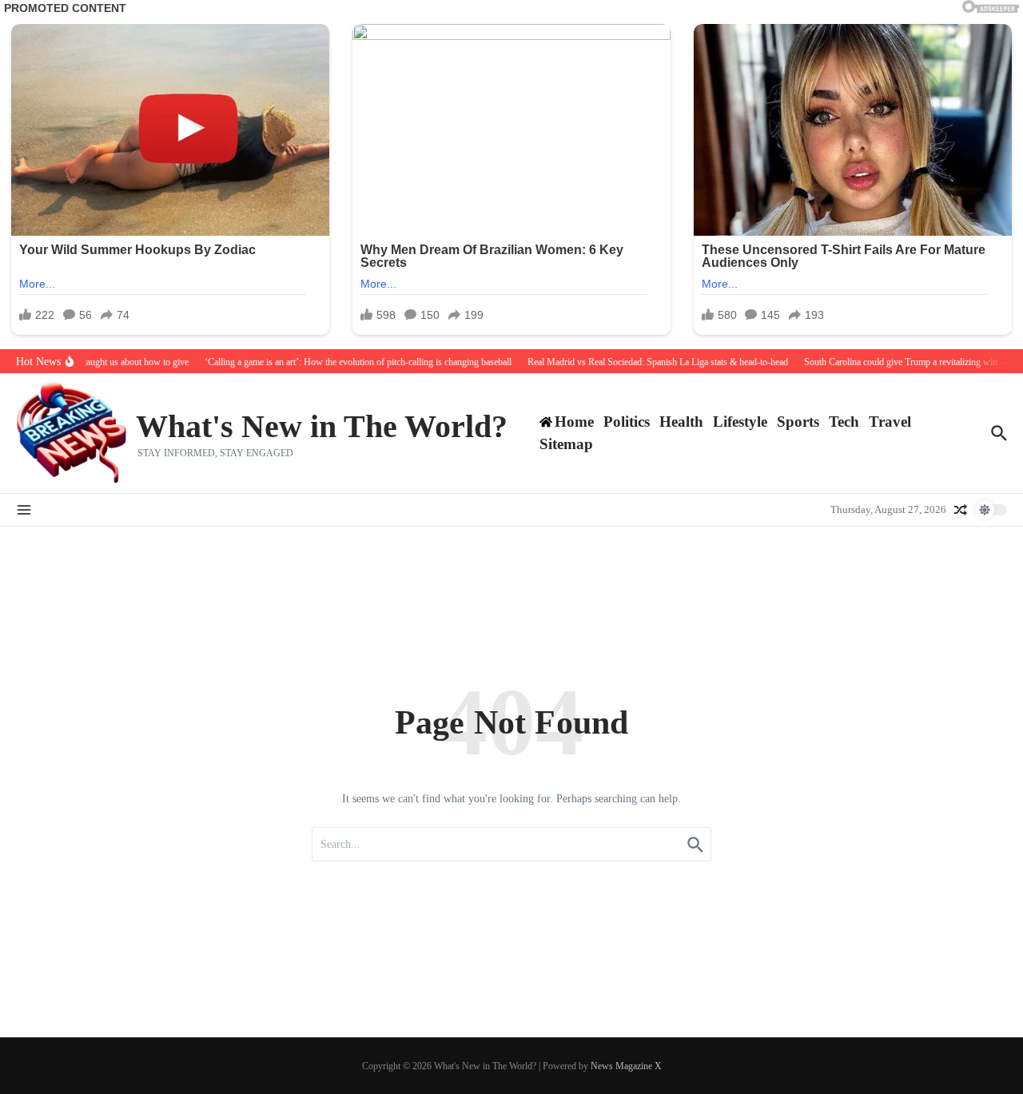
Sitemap (566, 444)
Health (681, 421)
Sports (798, 421)
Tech (844, 421)
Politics (626, 421)
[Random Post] (960, 509)
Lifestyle (740, 421)
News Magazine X (626, 1066)
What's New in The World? (322, 426)
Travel (890, 421)
